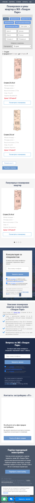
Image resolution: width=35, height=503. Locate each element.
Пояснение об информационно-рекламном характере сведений (15, 496)
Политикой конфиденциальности (14, 281)
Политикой (5, 492)
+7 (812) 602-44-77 (10, 384)
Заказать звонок (17, 274)
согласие (13, 279)
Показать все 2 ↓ (9, 163)
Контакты (25, 2)
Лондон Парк (17, 312)
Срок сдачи (24, 26)
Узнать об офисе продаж (17, 438)
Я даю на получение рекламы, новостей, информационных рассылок (17, 284)
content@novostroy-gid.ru (8, 502)
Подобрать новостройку (17, 472)
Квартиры (12, 2)
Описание (5, 2)
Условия (18, 2)
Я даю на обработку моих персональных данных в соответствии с (16, 280)
